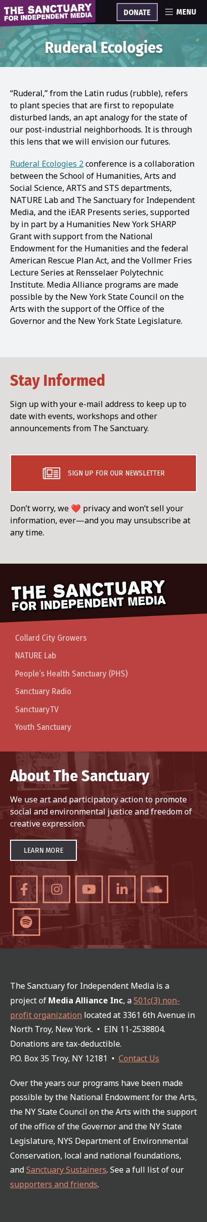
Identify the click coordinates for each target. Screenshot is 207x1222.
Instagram (56, 889)
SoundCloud (154, 889)
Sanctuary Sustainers (66, 1169)
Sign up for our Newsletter (116, 473)
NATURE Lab (35, 655)
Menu (186, 12)
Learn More (43, 850)
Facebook (24, 889)
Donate (137, 13)
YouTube (89, 889)
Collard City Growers (51, 638)
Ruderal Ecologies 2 (46, 163)
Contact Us (139, 1058)
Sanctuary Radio (43, 691)
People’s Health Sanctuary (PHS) (71, 673)
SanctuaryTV (37, 709)
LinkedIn (122, 889)
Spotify (26, 922)
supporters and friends (53, 1184)
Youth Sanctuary (43, 727)
